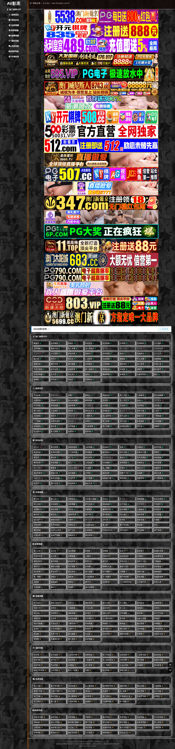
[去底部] (170, 670)
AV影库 (14, 3)
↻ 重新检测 (164, 329)
